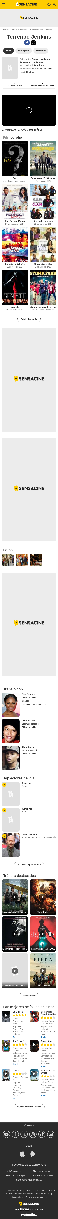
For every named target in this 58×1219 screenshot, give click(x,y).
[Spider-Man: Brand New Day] (34, 1016)
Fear (15, 178)
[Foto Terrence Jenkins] (8, 560)
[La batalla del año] (15, 244)
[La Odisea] (6, 1016)
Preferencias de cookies (36, 1197)
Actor (35, 59)
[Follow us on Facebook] (16, 1134)
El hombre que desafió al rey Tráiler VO (15, 986)
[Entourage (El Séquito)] (43, 158)
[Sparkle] (15, 287)
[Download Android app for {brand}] (34, 1153)
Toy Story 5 (18, 1041)
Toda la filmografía (29, 319)
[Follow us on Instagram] (33, 1134)
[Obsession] (34, 1046)
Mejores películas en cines (29, 1107)
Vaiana (16, 1070)
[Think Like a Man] (43, 244)
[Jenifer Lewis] (11, 731)
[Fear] (15, 158)
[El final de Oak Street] (34, 1075)
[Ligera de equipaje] (43, 201)
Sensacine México (26, 1179)
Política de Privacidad (24, 1194)
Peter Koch (27, 783)
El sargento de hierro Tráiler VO (15, 949)
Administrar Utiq (43, 1194)
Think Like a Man (43, 264)
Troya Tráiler (43, 912)
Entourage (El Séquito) (43, 178)
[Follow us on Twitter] (24, 1134)
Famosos (15, 29)
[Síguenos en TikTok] (42, 1134)
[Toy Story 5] (6, 1046)
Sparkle (15, 307)
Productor (37, 62)
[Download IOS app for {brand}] (24, 1153)
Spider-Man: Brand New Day (48, 1013)
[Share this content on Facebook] (27, 42)
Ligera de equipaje (43, 221)
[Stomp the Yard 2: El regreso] (43, 287)
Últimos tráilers (29, 996)
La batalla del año (15, 264)
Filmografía (12, 137)
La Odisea (18, 1012)
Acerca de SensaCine (12, 1190)
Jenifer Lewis (28, 720)
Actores (24, 29)
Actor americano (36, 29)
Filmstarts (38, 1171)
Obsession (46, 1041)
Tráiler (15, 1037)
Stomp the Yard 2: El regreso (43, 307)
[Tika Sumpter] (11, 705)
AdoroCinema (40, 1175)
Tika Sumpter (28, 694)
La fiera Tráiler (43, 986)
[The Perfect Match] (15, 201)
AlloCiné (11, 1171)
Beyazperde (12, 1175)
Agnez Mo (27, 809)
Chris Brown (28, 747)
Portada (6, 29)
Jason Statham (29, 834)
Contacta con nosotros (34, 1190)
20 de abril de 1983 (42, 68)
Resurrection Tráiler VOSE (43, 949)
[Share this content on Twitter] (33, 42)
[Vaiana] (6, 1075)
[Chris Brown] (11, 758)
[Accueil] (26, 4)
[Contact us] (51, 1134)
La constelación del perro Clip (15, 912)
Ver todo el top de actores (29, 865)
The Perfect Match (15, 221)
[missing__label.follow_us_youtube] (7, 1134)
